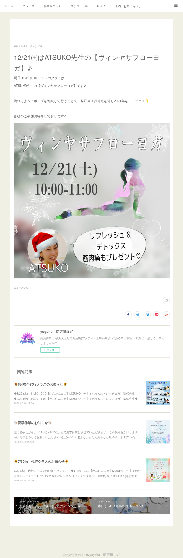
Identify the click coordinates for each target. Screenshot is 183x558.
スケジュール (79, 6)
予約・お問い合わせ (128, 6)
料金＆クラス (52, 6)
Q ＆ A (101, 6)
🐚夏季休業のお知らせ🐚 (33, 422)
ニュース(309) (21, 287)
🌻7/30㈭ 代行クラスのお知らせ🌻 (41, 461)
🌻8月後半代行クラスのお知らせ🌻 (40, 384)
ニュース (28, 6)
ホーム (9, 6)
